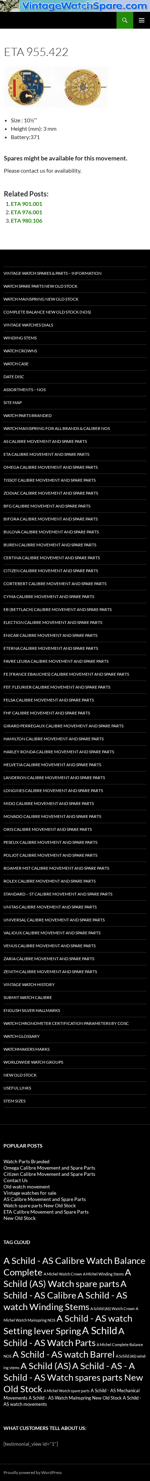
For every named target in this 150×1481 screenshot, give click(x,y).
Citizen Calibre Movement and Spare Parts (50, 570)
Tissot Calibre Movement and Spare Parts (49, 480)
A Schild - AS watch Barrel (64, 1354)
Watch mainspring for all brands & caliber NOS (56, 428)
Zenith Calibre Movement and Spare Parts (50, 971)
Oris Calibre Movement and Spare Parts (47, 829)
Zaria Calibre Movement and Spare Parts (48, 958)
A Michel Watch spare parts (67, 1390)
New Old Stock (20, 1075)
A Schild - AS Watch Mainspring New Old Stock (75, 1398)
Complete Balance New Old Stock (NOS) (47, 312)
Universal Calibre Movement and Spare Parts (54, 919)
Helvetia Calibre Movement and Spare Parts (52, 764)
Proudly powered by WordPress (32, 1472)
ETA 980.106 (26, 220)
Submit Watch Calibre (27, 997)
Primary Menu (141, 20)
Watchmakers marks (26, 1049)
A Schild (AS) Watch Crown (112, 1308)
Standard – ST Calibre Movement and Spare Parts (57, 894)
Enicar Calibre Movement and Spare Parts (50, 635)
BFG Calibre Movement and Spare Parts (46, 506)
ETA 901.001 (26, 203)
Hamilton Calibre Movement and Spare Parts (53, 738)
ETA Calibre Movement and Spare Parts (46, 454)
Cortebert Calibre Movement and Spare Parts (54, 583)
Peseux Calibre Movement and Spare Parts (50, 842)
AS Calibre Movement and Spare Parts (45, 441)
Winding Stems (20, 337)
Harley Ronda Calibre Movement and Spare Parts (58, 751)
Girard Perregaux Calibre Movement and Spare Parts (63, 725)
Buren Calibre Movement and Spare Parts (49, 544)
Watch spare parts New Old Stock (40, 286)
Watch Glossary (21, 1036)
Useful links (17, 1088)
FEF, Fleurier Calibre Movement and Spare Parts (56, 687)
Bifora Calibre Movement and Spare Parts (50, 519)
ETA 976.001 (26, 212)
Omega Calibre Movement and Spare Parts (50, 467)
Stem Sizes (14, 1100)
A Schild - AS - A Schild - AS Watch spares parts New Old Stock (73, 1377)
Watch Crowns (20, 350)
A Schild (99, 1330)
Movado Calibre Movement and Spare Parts (52, 816)
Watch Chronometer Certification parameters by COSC (66, 1023)
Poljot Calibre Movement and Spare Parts (50, 855)
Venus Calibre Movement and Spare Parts (49, 945)
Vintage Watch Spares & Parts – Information (52, 273)
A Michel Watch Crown (63, 1274)
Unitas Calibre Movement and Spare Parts (50, 907)
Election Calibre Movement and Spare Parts (52, 622)
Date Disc (13, 376)
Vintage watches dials (28, 325)
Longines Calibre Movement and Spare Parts (53, 790)
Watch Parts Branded (27, 415)
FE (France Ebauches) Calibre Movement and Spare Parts (66, 674)
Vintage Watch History (29, 984)
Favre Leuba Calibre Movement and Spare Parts (55, 661)
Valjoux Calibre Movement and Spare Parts (51, 932)
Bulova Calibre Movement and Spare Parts (51, 531)
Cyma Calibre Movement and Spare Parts (48, 596)
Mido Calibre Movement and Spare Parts (48, 803)
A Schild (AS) (46, 1365)
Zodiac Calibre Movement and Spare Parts (50, 493)
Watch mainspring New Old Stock (40, 299)
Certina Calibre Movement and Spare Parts (51, 557)
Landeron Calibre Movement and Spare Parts (54, 777)
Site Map (12, 402)
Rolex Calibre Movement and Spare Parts (49, 881)
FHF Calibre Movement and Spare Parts (46, 713)
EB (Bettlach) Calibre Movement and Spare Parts (57, 609)
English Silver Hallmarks (31, 1010)
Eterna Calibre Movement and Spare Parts (50, 648)
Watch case (16, 363)
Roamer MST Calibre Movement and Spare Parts (56, 868)
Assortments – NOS (24, 389)
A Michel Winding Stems (103, 1274)
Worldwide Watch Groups (33, 1062)
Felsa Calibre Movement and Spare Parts (48, 700)
